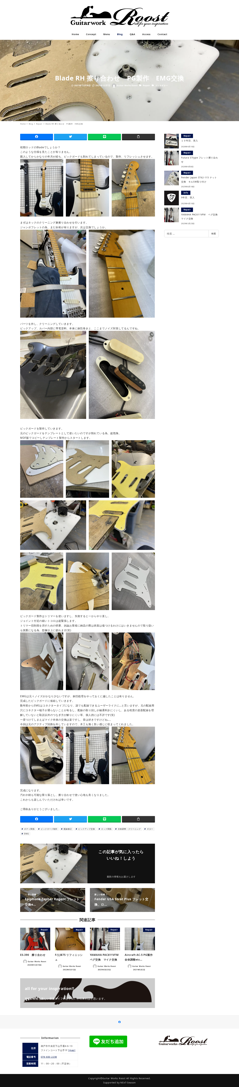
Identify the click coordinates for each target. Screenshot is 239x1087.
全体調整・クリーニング (129, 829)
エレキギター (161, 85)
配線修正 (67, 829)
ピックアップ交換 (86, 829)
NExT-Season (128, 1082)
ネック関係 (106, 829)
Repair (146, 85)
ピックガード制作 (48, 829)
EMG (26, 833)
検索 (213, 233)
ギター (149, 829)
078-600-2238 (49, 1056)
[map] (71, 1050)
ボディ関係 (29, 829)
